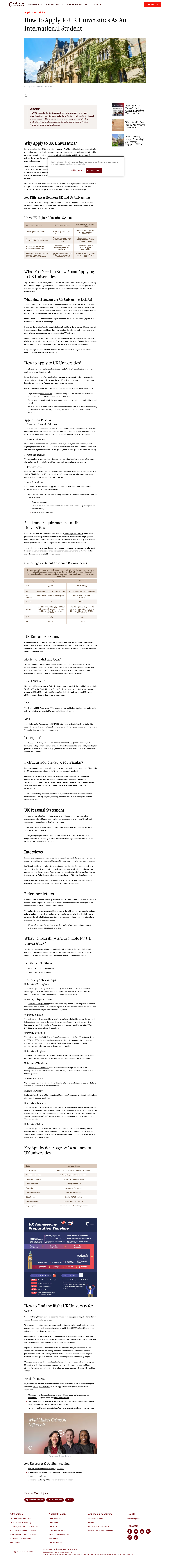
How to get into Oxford (37, 1476)
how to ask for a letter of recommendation (66, 925)
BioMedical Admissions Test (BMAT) (39, 667)
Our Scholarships (55, 1542)
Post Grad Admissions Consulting (23, 1530)
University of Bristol (36, 1019)
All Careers (53, 1538)
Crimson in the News (57, 1530)
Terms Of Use (47, 1549)
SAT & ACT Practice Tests (98, 1526)
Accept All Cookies (93, 170)
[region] (86, 166)
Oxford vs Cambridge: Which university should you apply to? (52, 1480)
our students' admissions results (61, 1408)
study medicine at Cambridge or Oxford (57, 664)
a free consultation (61, 1397)
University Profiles (95, 1518)
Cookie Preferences (60, 1549)
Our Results (53, 1522)
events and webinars (36, 1404)
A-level (62, 542)
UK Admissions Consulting (20, 1522)
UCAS (67, 369)
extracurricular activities (73, 768)
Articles (91, 1522)
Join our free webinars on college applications (46, 1468)
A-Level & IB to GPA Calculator (100, 1530)
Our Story (53, 1526)
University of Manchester (38, 1067)
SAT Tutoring (15, 1542)
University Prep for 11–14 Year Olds (24, 1526)
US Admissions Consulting (20, 1518)
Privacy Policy (72, 1549)
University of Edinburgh (37, 1107)
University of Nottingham (38, 988)
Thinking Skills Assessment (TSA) (41, 708)
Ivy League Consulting (41, 1387)
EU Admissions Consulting (20, 1538)
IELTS (70, 743)
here (88, 1058)
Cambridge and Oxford (73, 533)
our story (90, 1408)
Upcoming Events (134, 1518)
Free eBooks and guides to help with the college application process (55, 1472)
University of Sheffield (37, 1037)
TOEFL (31, 743)
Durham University (32, 1095)
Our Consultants (55, 1518)
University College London (38, 1004)
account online (46, 393)
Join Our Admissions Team (59, 1534)
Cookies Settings (77, 170)
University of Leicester (37, 1128)
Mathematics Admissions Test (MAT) (43, 724)
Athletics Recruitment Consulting (23, 1534)
